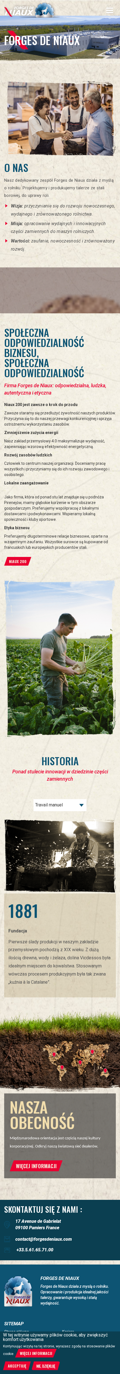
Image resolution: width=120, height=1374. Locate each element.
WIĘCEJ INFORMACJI (36, 1166)
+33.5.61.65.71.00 (34, 1249)
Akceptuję (17, 1366)
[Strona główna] (32, 10)
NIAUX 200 (18, 561)
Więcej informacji (36, 1353)
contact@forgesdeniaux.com (43, 1239)
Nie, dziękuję (45, 1366)
